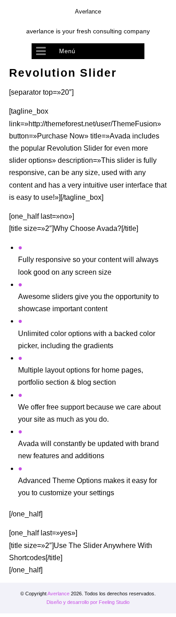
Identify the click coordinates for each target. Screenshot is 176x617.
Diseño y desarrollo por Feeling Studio (88, 602)
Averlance (58, 593)
